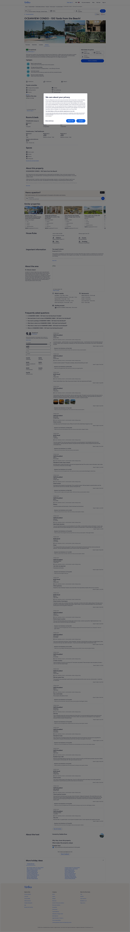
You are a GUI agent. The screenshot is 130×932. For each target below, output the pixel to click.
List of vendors (49, 116)
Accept (81, 120)
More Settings (49, 120)
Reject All (70, 120)
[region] (65, 109)
